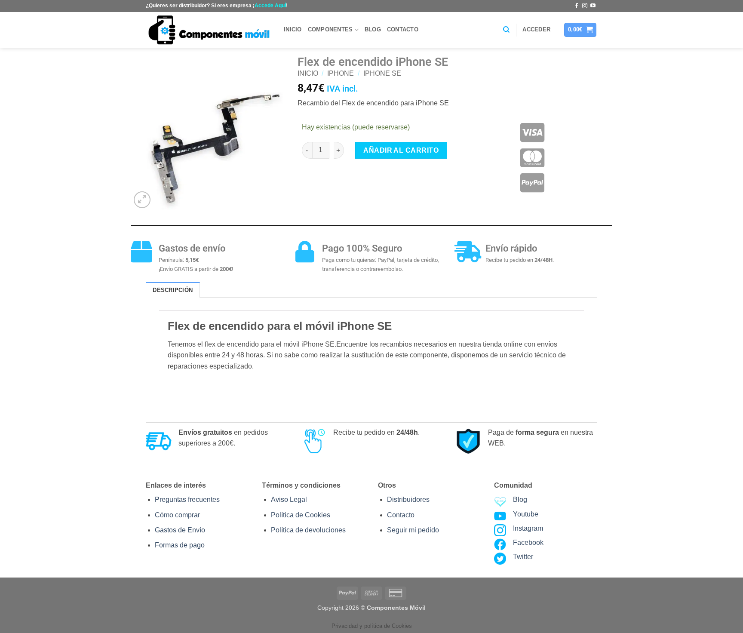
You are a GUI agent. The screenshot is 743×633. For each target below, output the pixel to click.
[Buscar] (506, 30)
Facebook (528, 542)
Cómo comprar (177, 515)
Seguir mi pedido (413, 530)
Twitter (523, 556)
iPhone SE (382, 73)
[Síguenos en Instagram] (584, 6)
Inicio (293, 29)
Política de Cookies (300, 515)
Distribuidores (408, 499)
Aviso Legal (289, 499)
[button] (536, 29)
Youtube (525, 514)
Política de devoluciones (308, 530)
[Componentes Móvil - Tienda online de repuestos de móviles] (208, 30)
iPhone (340, 73)
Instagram (528, 528)
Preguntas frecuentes (187, 499)
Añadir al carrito (401, 150)
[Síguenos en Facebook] (576, 6)
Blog (373, 29)
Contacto (402, 29)
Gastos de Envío (180, 530)
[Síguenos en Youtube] (593, 6)
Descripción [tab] (173, 290)
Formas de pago (180, 545)
